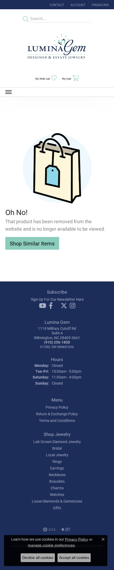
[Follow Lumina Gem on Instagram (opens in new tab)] (72, 306)
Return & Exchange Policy (57, 413)
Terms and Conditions (57, 420)
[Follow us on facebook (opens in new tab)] (51, 306)
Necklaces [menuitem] (57, 474)
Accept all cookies (74, 557)
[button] (77, 4)
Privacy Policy (57, 407)
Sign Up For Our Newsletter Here (57, 299)
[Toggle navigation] (8, 92)
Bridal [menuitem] (57, 448)
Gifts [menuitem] (57, 507)
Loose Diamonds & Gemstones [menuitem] (57, 501)
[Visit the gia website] (49, 529)
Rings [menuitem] (57, 461)
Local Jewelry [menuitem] (57, 454)
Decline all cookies (37, 557)
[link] (56, 4)
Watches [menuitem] (57, 494)
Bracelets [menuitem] (57, 481)
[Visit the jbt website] (66, 529)
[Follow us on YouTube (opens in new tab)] (42, 306)
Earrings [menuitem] (57, 468)
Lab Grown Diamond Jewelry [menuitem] (57, 441)
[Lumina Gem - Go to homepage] (57, 48)
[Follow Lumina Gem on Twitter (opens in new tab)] (64, 306)
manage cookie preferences (51, 545)
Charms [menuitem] (57, 487)
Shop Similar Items (32, 243)
